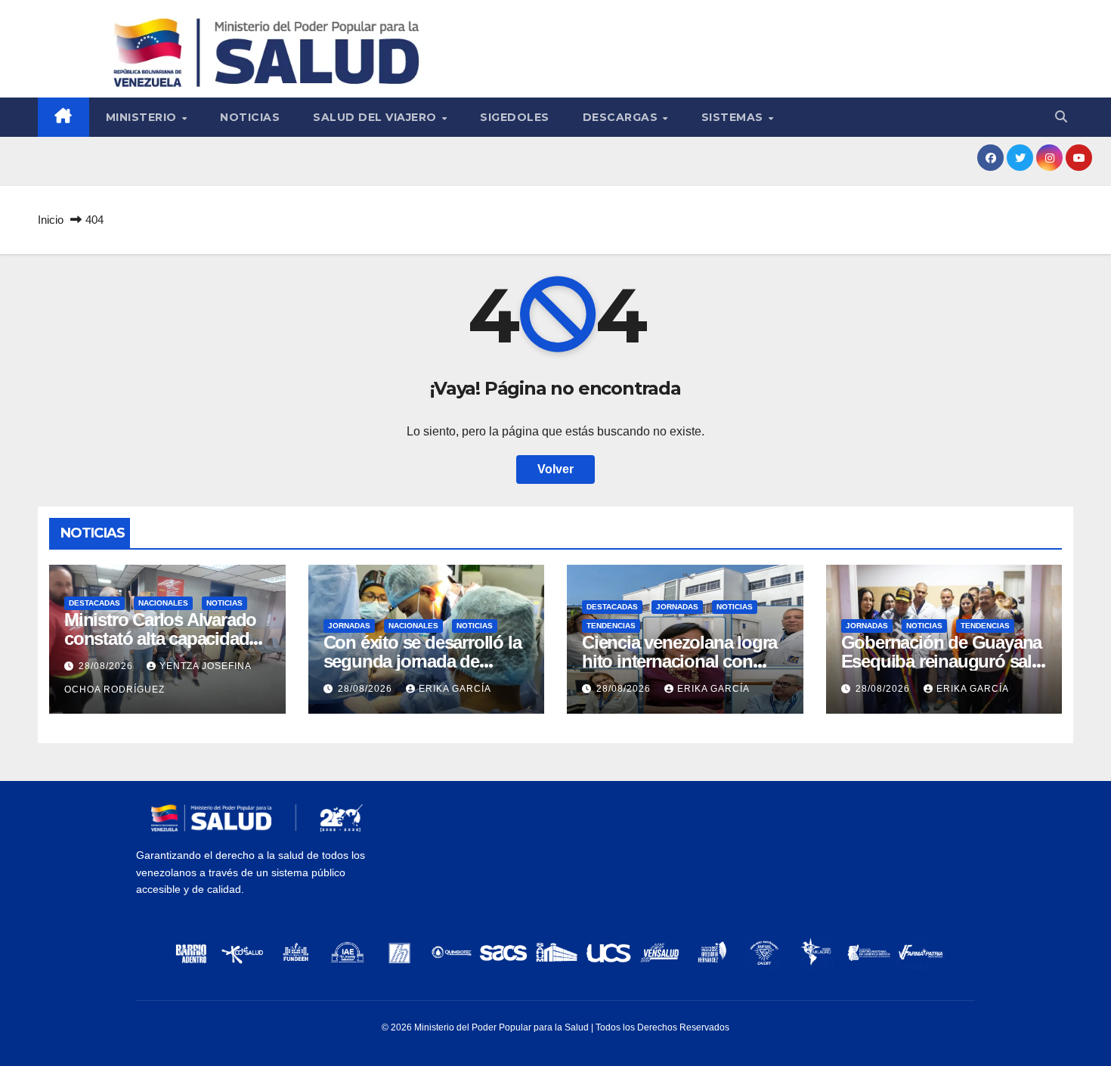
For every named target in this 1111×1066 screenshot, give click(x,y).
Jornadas (349, 625)
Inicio (50, 219)
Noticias (250, 117)
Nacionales (163, 603)
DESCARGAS (622, 117)
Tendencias (611, 625)
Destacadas (94, 603)
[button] (1061, 116)
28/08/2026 (107, 666)
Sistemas (734, 117)
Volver (555, 469)
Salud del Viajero (376, 117)
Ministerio (143, 117)
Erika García (455, 688)
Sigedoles (514, 117)
